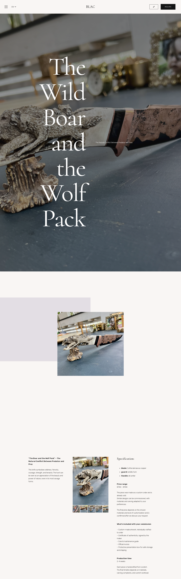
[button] (6, 6)
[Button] (153, 6)
